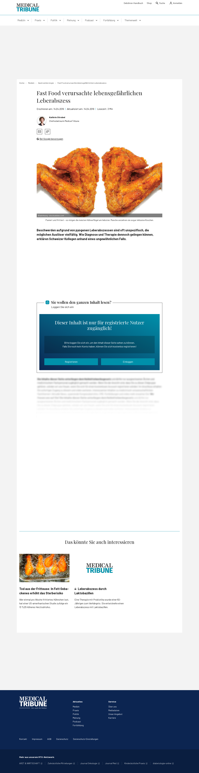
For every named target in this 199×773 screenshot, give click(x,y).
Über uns (112, 706)
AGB (49, 739)
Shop (149, 3)
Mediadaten (113, 710)
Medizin (76, 706)
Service (112, 701)
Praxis (76, 710)
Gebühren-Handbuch (133, 3)
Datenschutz (62, 739)
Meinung (76, 717)
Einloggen (128, 361)
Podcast (77, 721)
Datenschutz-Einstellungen (85, 739)
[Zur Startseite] (28, 7)
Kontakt (23, 739)
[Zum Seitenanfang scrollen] (193, 767)
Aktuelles (78, 701)
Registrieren (71, 361)
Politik (76, 714)
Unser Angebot (115, 714)
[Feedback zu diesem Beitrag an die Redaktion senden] (47, 131)
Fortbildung (78, 725)
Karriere (112, 717)
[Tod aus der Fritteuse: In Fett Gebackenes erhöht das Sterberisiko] (44, 568)
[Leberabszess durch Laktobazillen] (99, 568)
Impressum (37, 739)
